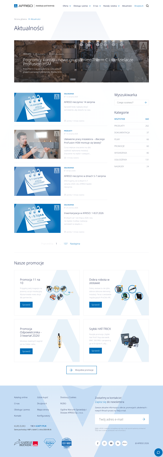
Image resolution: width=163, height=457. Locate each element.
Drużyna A (138, 6)
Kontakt (17, 415)
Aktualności (127, 6)
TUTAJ (96, 428)
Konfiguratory (43, 415)
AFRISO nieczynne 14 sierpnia (79, 102)
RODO (63, 403)
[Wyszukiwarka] (147, 5)
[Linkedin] (118, 443)
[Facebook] (97, 443)
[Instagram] (104, 443)
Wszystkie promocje (84, 370)
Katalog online (21, 397)
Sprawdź (26, 304)
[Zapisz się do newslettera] (144, 419)
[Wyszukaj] (145, 102)
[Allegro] (124, 443)
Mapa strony (43, 409)
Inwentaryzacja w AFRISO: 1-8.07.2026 (84, 213)
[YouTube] (111, 443)
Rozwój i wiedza (110, 6)
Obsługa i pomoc (80, 6)
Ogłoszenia (69, 94)
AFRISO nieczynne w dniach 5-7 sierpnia (85, 176)
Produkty (27, 54)
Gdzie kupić (42, 397)
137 (65, 243)
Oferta (65, 6)
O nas (95, 6)
